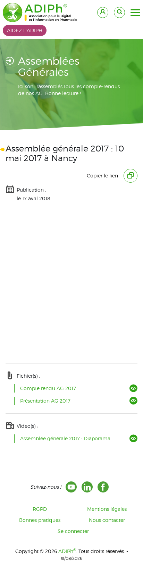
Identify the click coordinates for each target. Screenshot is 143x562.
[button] (135, 12)
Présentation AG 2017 (45, 401)
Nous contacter (107, 520)
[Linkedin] (87, 486)
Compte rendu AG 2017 (48, 388)
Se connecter (73, 531)
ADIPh (67, 551)
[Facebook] (103, 486)
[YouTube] (71, 486)
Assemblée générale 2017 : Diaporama (65, 438)
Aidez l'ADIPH (24, 30)
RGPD (40, 509)
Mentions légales (107, 509)
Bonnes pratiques (39, 520)
